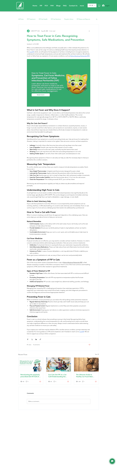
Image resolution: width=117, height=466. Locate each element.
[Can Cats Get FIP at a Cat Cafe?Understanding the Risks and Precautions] (58, 364)
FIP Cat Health (43, 19)
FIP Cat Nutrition (56, 19)
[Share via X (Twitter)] (32, 339)
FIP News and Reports (83, 19)
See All (97, 354)
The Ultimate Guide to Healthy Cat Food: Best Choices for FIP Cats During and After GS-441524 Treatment (86, 376)
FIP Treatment (31, 19)
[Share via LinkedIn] (36, 339)
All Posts (21, 19)
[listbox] (92, 5)
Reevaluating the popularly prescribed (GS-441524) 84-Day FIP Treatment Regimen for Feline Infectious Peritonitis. (30, 376)
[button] (40, 5)
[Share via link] (40, 339)
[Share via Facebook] (28, 339)
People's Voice (68, 19)
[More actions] (89, 31)
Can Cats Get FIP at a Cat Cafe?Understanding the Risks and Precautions (57, 376)
